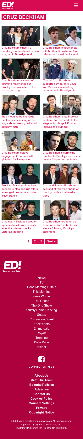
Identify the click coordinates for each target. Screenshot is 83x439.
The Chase (41, 301)
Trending (42, 337)
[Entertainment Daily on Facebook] (41, 359)
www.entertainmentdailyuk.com (35, 421)
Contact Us (41, 394)
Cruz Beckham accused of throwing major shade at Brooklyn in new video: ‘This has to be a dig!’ (19, 85)
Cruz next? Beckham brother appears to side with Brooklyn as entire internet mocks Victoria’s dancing (19, 226)
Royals (41, 333)
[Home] (8, 5)
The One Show (41, 305)
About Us (41, 375)
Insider (41, 347)
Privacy (41, 407)
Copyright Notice (41, 412)
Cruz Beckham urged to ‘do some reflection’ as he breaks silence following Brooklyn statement (60, 226)
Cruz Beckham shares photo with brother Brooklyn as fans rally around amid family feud (60, 51)
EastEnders (42, 324)
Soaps (41, 314)
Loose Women (42, 296)
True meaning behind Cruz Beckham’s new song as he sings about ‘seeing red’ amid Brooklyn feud (19, 121)
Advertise (42, 389)
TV (42, 282)
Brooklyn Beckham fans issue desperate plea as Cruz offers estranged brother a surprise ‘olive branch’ (20, 190)
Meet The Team (41, 380)
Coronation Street (42, 319)
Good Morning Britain (41, 287)
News (42, 277)
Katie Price (41, 342)
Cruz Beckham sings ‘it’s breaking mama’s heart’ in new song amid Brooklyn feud (20, 51)
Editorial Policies (41, 384)
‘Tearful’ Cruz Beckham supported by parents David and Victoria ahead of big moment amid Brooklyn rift (59, 85)
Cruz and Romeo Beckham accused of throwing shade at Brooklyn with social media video (61, 190)
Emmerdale (41, 328)
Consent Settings (41, 403)
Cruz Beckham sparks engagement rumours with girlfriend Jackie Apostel (18, 156)
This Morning (42, 291)
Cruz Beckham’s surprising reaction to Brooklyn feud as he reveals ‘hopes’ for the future (62, 156)
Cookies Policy (41, 398)
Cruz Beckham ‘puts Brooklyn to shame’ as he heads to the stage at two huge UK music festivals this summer (61, 121)
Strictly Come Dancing (41, 310)
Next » (51, 241)
